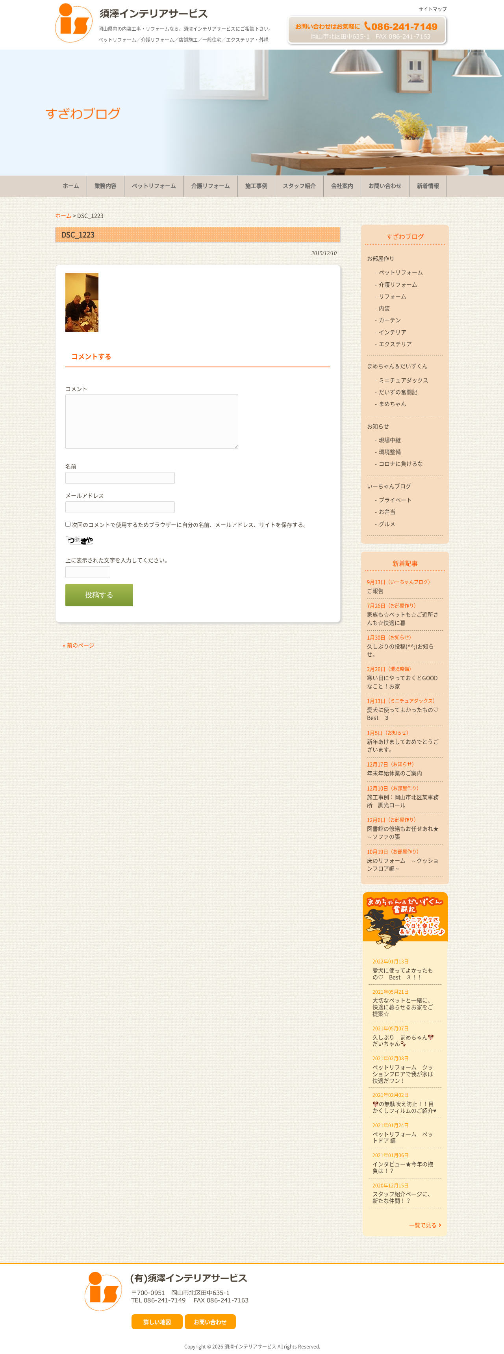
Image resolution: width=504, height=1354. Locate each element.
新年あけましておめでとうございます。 (403, 745)
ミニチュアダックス (403, 380)
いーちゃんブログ (389, 486)
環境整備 (390, 452)
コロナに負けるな (401, 463)
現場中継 (390, 440)
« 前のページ (78, 645)
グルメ (387, 524)
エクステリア (395, 344)
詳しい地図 (157, 1322)
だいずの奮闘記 (398, 392)
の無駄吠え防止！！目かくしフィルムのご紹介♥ (404, 1107)
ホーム (63, 215)
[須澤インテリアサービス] (74, 40)
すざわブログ (405, 236)
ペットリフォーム (401, 272)
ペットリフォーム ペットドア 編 (402, 1137)
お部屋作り (381, 258)
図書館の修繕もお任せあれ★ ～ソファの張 (405, 832)
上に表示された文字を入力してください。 (117, 560)
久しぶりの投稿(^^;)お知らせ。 (400, 650)
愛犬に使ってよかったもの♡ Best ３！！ (402, 973)
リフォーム (392, 296)
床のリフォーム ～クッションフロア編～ (403, 864)
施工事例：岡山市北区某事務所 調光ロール (403, 801)
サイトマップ (433, 9)
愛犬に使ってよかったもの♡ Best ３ (405, 713)
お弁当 (387, 511)
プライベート (395, 500)
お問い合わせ (210, 1322)
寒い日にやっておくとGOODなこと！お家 (402, 681)
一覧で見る (423, 1225)
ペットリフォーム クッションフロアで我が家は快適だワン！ (402, 1073)
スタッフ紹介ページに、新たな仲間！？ (402, 1197)
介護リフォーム (398, 284)
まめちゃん (392, 403)
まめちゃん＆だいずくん (397, 366)
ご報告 (375, 591)
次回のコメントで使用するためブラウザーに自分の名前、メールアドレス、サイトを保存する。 (190, 524)
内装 (384, 308)
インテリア (392, 332)
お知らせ (378, 426)
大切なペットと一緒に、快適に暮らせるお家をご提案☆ (402, 1006)
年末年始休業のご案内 (394, 773)
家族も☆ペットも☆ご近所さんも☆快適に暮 (403, 618)
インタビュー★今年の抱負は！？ (402, 1167)
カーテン (390, 320)
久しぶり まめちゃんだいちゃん (400, 1040)
